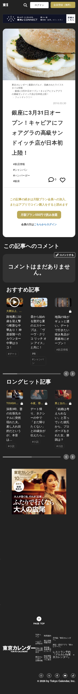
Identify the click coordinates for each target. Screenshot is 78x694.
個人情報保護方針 (47, 641)
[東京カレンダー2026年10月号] (39, 491)
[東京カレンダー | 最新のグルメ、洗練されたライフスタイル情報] (5, 5)
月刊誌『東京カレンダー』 (62, 639)
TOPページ (38, 635)
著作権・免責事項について (47, 649)
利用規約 (47, 636)
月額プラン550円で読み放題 (39, 214)
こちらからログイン (45, 224)
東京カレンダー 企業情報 (39, 658)
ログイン (39, 5)
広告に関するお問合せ (39, 650)
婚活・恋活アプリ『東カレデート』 (63, 645)
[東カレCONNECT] (39, 18)
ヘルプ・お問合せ (39, 642)
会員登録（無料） (63, 4)
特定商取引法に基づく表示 (47, 657)
